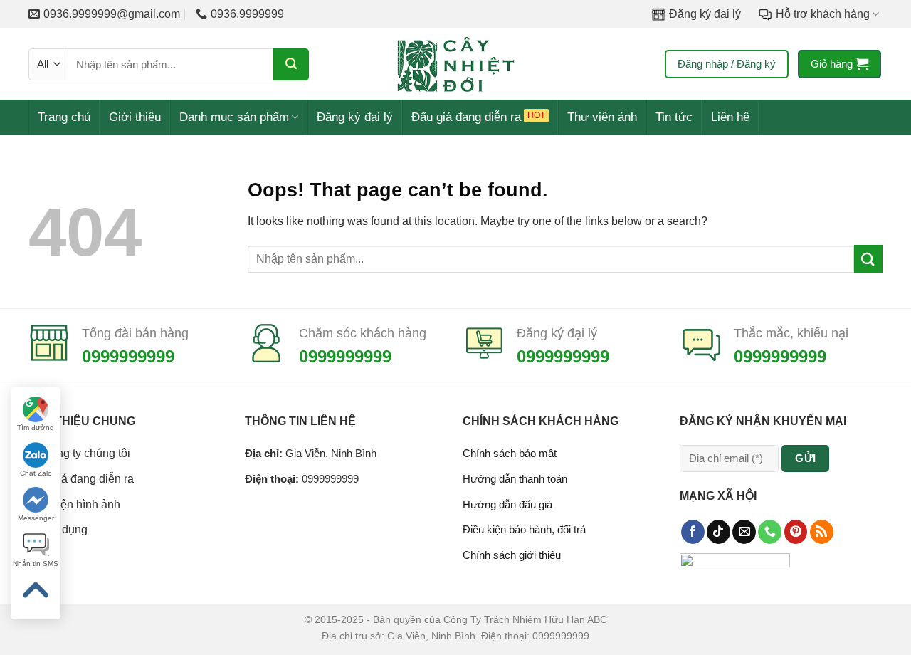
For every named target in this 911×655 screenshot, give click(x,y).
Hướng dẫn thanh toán (515, 479)
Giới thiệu (135, 117)
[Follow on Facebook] (693, 532)
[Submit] (291, 64)
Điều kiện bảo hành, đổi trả (524, 529)
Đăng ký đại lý (705, 14)
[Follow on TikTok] (718, 532)
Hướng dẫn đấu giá (507, 504)
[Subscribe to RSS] (821, 532)
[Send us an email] (744, 532)
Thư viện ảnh (602, 117)
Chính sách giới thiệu (512, 555)
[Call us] (769, 532)
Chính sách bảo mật (510, 453)
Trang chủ (64, 117)
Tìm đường (35, 427)
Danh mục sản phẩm (234, 117)
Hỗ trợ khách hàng (823, 14)
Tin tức (674, 117)
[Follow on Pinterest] (796, 532)
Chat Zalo (36, 473)
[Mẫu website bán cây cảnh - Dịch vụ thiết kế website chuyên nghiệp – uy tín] (455, 64)
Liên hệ (730, 117)
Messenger (36, 518)
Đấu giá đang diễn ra (466, 117)
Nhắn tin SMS (35, 563)
